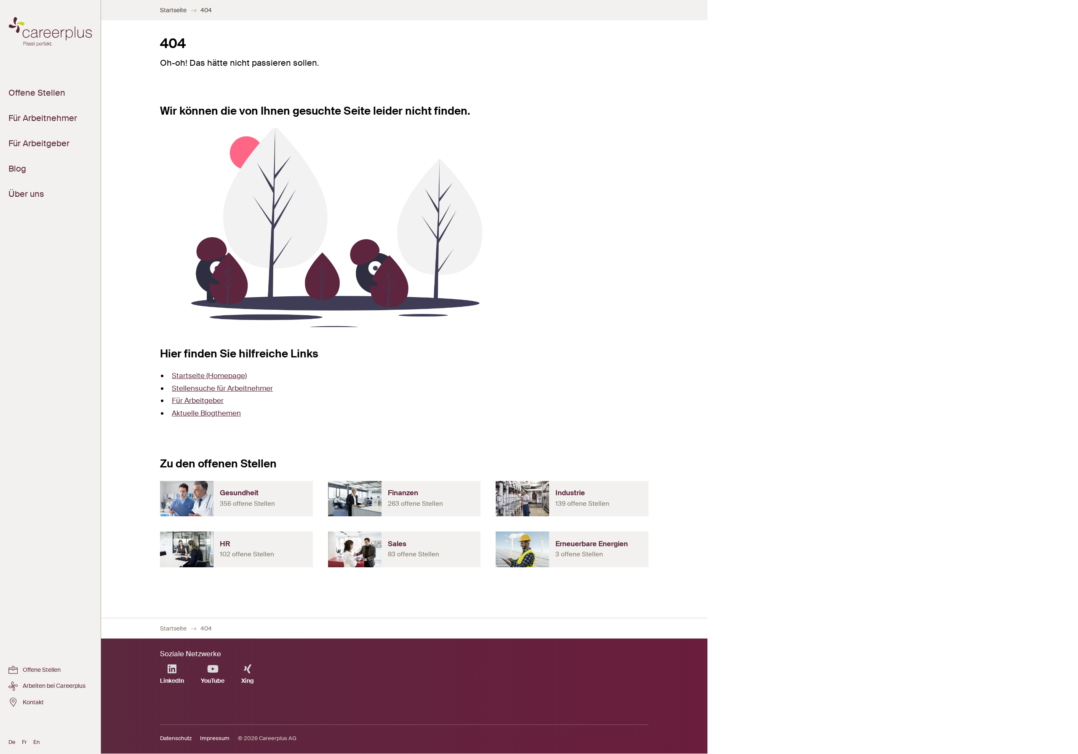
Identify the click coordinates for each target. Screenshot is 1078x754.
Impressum (214, 738)
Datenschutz (176, 738)
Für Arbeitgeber (198, 400)
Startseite (173, 10)
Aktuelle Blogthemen (206, 413)
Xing (247, 680)
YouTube (212, 680)
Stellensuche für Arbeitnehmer (222, 388)
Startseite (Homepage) (209, 375)
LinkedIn (172, 680)
